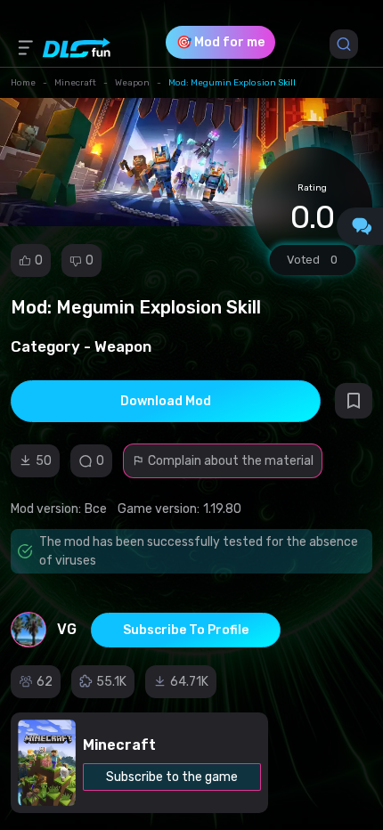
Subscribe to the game (172, 777)
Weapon (132, 82)
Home (23, 82)
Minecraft (75, 82)
